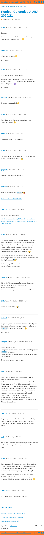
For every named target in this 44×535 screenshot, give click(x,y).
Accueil (3, 513)
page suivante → (7, 507)
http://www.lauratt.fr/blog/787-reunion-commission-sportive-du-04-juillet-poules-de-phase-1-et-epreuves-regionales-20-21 (19, 221)
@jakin (19, 192)
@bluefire (4, 328)
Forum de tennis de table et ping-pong (13, 6)
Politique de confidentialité (10, 521)
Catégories (11, 513)
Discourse (13, 526)
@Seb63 (4, 352)
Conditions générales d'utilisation (12, 517)
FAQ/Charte (21, 513)
